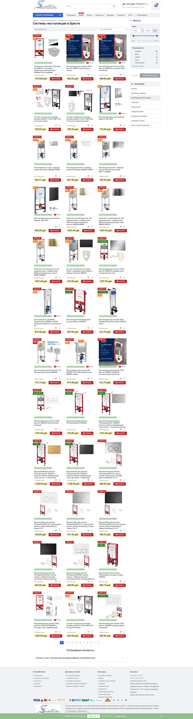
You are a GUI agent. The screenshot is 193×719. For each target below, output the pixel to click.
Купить (56, 79)
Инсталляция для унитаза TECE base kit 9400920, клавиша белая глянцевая (111, 626)
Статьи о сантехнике (41, 678)
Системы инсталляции (141, 98)
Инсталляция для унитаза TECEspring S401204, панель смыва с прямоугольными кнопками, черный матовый (45, 576)
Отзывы (37, 683)
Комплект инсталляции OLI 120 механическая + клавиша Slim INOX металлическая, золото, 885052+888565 (46, 272)
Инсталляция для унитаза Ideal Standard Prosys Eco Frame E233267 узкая (112, 322)
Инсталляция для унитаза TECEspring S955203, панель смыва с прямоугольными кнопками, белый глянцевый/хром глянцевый (80, 576)
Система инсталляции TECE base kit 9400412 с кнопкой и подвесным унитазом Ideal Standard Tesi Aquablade (47, 69)
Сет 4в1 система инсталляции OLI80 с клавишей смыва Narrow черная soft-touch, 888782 (79, 271)
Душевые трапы (138, 121)
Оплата (89, 15)
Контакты (121, 15)
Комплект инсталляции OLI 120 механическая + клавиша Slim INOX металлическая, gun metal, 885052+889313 (111, 221)
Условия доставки (73, 675)
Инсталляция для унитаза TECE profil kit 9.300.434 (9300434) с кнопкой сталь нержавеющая (46, 626)
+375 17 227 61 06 (136, 678)
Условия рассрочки (73, 681)
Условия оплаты (72, 678)
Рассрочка (99, 15)
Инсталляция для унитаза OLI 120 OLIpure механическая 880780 (47, 371)
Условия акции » (121, 716)
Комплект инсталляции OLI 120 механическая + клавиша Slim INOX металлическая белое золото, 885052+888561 (78, 221)
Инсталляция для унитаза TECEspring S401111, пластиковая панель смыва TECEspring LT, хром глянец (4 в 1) (80, 525)
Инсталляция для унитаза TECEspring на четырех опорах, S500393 (111, 575)
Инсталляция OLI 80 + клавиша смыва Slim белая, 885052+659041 (79, 169)
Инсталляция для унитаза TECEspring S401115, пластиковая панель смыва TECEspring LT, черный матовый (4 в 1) (112, 525)
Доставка (110, 15)
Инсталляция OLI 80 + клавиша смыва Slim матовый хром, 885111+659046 (111, 170)
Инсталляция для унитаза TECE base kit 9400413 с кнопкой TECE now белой (112, 68)
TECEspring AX (142, 15)
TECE (130, 15)
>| (98, 642)
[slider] (133, 35)
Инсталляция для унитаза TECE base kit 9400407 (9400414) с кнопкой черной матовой (111, 372)
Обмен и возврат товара (75, 686)
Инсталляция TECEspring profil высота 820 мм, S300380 (78, 321)
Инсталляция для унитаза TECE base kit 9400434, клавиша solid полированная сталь (111, 271)
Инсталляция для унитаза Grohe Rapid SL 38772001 (111, 118)
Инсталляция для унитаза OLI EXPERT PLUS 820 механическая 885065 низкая (79, 372)
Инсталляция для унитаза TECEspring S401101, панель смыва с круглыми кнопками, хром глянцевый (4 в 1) (111, 474)
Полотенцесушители (140, 125)
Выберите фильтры (150, 75)
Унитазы (134, 102)
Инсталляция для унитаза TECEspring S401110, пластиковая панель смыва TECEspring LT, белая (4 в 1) (47, 525)
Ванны (134, 89)
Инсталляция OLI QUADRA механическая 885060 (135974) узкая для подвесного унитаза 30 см (47, 322)
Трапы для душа (105, 694)
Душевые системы (139, 116)
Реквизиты (38, 686)
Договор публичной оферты (76, 683)
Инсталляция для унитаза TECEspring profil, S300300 (76, 422)
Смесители (136, 107)
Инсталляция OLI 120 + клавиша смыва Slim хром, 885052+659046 (47, 169)
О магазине (71, 15)
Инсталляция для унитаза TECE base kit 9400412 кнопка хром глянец (79, 68)
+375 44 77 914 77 (136, 675)
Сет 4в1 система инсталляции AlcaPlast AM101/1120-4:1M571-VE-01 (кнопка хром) (47, 119)
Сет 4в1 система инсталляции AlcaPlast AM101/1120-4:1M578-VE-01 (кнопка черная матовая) (79, 119)
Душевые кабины (138, 93)
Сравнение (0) (42, 29)
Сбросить (134, 75)
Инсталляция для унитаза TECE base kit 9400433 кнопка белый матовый (46, 423)
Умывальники (137, 112)
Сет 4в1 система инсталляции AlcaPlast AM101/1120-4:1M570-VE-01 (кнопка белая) (79, 626)
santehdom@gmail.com (138, 681)
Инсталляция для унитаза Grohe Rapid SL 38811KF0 (47, 219)
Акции (81, 14)
